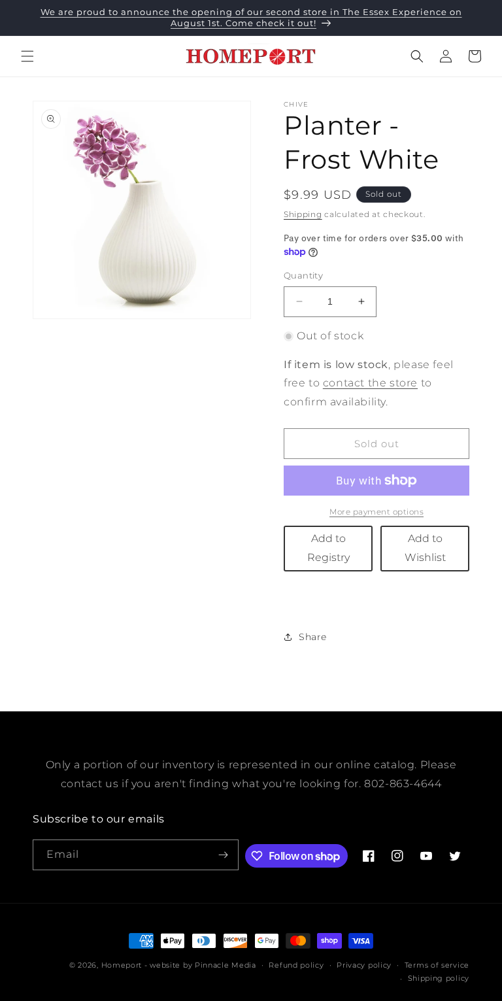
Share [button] (313, 637)
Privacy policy (364, 965)
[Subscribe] (223, 855)
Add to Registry (328, 548)
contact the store (370, 383)
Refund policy (296, 965)
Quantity (303, 275)
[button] (27, 56)
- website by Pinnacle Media (200, 965)
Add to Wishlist (425, 548)
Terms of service (437, 965)
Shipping (303, 214)
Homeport (121, 965)
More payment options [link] (376, 512)
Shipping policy (439, 978)
